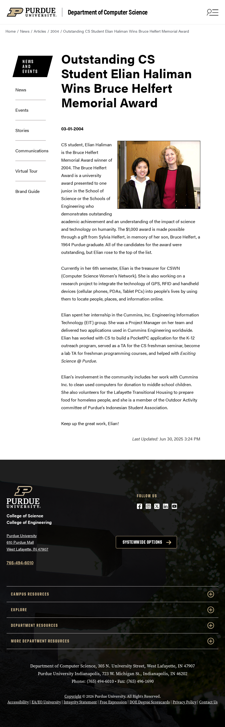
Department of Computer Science (108, 12)
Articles (40, 31)
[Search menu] (211, 12)
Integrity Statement (80, 702)
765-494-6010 (20, 562)
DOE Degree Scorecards (150, 702)
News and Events (30, 66)
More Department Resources (40, 641)
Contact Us (208, 702)
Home (10, 31)
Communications (32, 150)
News (25, 31)
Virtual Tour (26, 171)
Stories (22, 130)
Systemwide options (142, 542)
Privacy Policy (184, 702)
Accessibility (18, 702)
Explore (19, 609)
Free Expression (113, 702)
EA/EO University (46, 702)
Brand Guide (27, 191)
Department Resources (34, 625)
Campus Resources (30, 594)
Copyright (72, 696)
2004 (54, 31)
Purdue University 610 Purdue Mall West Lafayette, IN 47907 (27, 542)
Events (22, 110)
